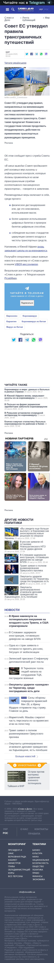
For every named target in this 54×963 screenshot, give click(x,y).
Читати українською (15, 63)
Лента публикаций (28, 18)
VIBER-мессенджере (26, 264)
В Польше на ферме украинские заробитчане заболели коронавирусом (25, 406)
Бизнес (36, 850)
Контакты (41, 829)
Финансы (37, 876)
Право (35, 873)
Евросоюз (11, 316)
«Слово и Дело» (25, 809)
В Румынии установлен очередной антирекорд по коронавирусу (24, 415)
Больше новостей (25, 756)
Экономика (38, 879)
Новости (12, 610)
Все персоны (15, 876)
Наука (35, 857)
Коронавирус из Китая (34, 321)
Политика (37, 870)
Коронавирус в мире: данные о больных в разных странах (27, 390)
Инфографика (27, 765)
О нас (24, 829)
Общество (38, 866)
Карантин (11, 321)
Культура (37, 853)
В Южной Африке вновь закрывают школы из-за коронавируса (26, 398)
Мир (47, 17)
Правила (34, 833)
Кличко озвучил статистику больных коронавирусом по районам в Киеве (25, 423)
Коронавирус (30, 316)
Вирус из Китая (14, 327)
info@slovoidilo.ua (27, 892)
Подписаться (27, 303)
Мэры (11, 873)
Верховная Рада (17, 857)
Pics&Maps (10, 278)
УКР (41, 9)
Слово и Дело (9, 18)
